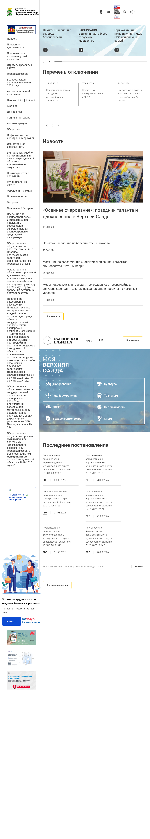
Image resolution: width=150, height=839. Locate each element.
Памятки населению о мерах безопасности (57, 33)
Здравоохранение (65, 395)
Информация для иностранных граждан (21, 137)
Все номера (132, 340)
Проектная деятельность (15, 46)
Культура (110, 384)
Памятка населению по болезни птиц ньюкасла (76, 243)
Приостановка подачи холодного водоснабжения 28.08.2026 (58, 92)
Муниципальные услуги (17, 183)
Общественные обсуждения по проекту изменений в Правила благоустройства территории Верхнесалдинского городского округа (20, 253)
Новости (12, 38)
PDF (101, 340)
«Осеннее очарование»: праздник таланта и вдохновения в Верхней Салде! (90, 213)
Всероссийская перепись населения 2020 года (19, 82)
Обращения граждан (20, 190)
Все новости (53, 316)
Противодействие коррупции (18, 175)
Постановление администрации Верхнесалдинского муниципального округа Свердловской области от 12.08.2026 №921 (100, 500)
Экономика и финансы (21, 100)
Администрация (17, 123)
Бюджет (12, 105)
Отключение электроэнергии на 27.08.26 (92, 90)
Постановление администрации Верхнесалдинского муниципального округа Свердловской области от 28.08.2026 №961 (57, 464)
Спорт (108, 418)
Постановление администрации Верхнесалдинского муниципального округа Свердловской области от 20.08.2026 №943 (57, 536)
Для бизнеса (15, 111)
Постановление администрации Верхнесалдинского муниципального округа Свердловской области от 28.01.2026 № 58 (100, 464)
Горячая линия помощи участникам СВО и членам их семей (128, 35)
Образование (62, 384)
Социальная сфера (18, 117)
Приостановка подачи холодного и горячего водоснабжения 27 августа (130, 92)
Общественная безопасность (16, 145)
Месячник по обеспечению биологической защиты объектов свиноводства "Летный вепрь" (85, 264)
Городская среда (17, 73)
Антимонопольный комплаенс (18, 93)
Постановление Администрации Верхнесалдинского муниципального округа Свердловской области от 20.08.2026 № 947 (100, 536)
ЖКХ (56, 407)
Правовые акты (17, 196)
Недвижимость (114, 407)
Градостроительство (67, 418)
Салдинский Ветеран (20, 208)
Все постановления (57, 585)
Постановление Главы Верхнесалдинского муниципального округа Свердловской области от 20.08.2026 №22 (57, 498)
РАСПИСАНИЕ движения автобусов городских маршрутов (93, 35)
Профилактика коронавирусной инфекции (17, 56)
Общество (13, 129)
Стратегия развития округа (19, 66)
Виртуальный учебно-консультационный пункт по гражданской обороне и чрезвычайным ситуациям (21, 160)
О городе (12, 202)
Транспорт (111, 395)
